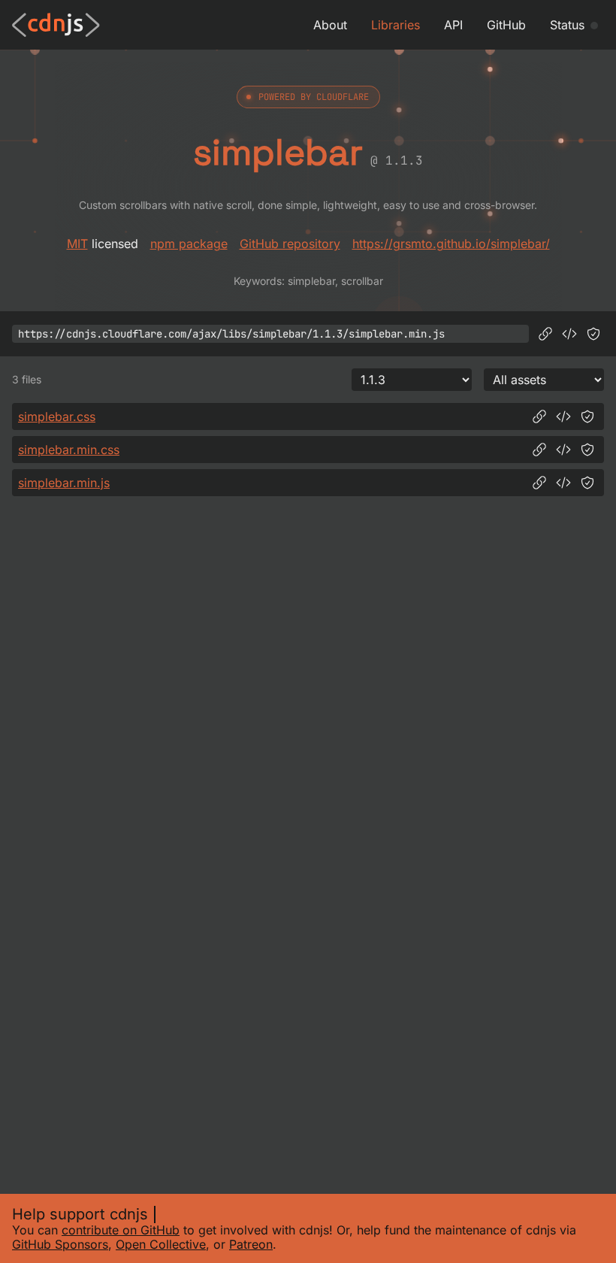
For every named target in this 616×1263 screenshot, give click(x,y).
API (453, 24)
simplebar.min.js (64, 482)
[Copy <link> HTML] (563, 416)
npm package (189, 243)
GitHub (506, 24)
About (330, 24)
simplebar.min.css (68, 449)
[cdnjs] (56, 25)
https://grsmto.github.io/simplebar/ (451, 243)
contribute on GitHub (121, 1229)
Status (567, 24)
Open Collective (161, 1244)
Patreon (251, 1244)
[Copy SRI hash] (593, 333)
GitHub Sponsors (60, 1244)
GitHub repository (290, 243)
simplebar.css (56, 416)
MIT (77, 243)
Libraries (395, 24)
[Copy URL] (545, 333)
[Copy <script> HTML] (569, 333)
